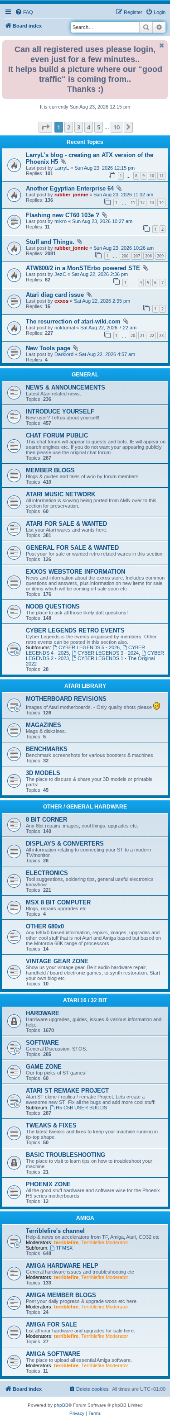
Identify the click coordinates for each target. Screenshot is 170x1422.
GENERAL (85, 374)
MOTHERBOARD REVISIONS (66, 698)
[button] (45, 127)
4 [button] (88, 127)
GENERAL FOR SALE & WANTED (72, 547)
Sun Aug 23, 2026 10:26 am (123, 248)
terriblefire (66, 1242)
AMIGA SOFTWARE (53, 1354)
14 (161, 202)
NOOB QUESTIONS (53, 606)
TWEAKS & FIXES (51, 1125)
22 (152, 335)
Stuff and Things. (50, 241)
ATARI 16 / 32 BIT (85, 1000)
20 (133, 335)
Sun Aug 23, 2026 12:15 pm (104, 168)
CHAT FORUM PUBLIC (57, 435)
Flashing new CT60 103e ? (62, 215)
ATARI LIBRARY (85, 686)
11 (161, 176)
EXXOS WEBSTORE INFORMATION (75, 571)
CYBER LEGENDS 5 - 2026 (89, 647)
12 (142, 202)
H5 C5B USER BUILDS (81, 1107)
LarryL (61, 168)
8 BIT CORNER (46, 819)
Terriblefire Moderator (104, 1242)
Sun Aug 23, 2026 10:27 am (102, 221)
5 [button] (98, 127)
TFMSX (64, 1248)
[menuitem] (24, 12)
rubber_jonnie (71, 194)
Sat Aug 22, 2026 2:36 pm (100, 274)
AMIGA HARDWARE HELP (62, 1265)
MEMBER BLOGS (50, 470)
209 (160, 256)
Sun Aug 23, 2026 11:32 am (123, 194)
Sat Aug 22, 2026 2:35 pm (102, 301)
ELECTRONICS (47, 873)
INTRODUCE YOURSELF (60, 411)
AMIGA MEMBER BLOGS (61, 1295)
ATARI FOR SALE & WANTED (66, 523)
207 (136, 256)
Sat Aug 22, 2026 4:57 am (107, 354)
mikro (60, 221)
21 (142, 335)
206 (124, 256)
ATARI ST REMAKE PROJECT (67, 1090)
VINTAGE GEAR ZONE (57, 961)
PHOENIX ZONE (48, 1184)
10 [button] (116, 127)
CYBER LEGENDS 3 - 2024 (108, 653)
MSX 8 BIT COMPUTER (58, 902)
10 (152, 176)
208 (148, 256)
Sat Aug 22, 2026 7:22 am (108, 327)
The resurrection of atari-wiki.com (73, 321)
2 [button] (68, 127)
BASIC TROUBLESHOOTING (65, 1154)
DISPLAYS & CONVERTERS (65, 843)
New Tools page (48, 348)
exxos (61, 301)
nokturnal (64, 327)
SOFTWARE (42, 1042)
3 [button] (78, 127)
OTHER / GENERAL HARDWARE (85, 807)
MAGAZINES (43, 725)
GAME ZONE (44, 1066)
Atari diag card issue (55, 294)
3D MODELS (43, 773)
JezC (60, 274)
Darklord (63, 354)
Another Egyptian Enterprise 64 (70, 188)
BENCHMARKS (47, 749)
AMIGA (85, 1218)
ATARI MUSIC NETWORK (60, 494)
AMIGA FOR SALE (51, 1324)
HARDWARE (42, 1013)
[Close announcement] (162, 45)
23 (161, 335)
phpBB (61, 1405)
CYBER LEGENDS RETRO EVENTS (75, 630)
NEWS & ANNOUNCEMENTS (65, 387)
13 (152, 202)
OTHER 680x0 (45, 926)
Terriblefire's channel (55, 1230)
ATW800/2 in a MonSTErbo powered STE (83, 268)
